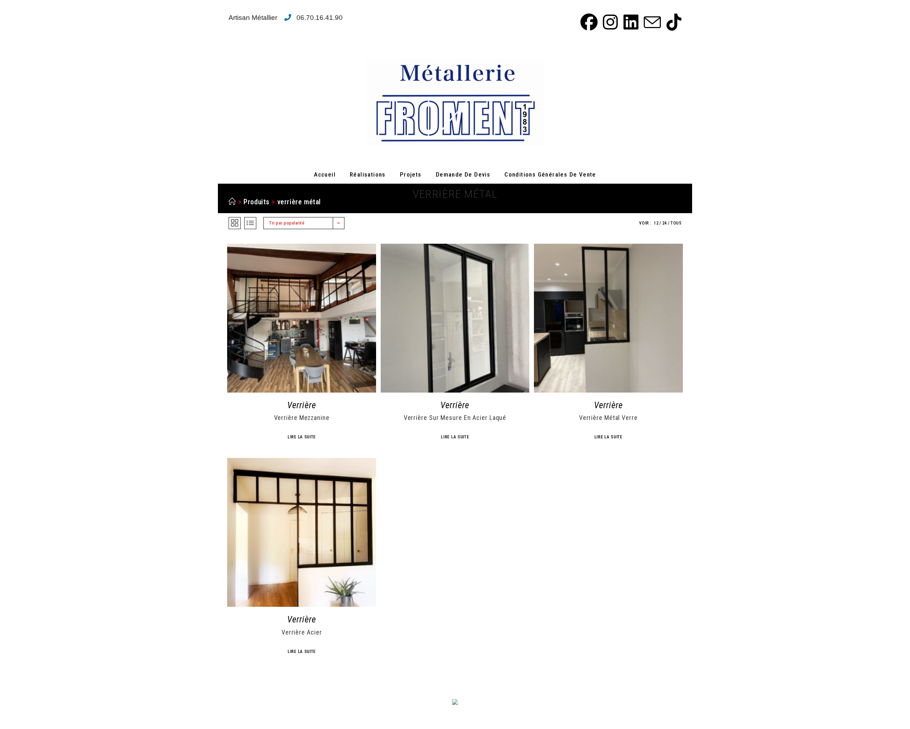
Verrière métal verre (608, 418)
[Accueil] (232, 202)
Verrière (301, 405)
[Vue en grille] (235, 223)
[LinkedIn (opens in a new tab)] (630, 22)
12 (656, 223)
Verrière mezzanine (302, 418)
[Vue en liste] (250, 223)
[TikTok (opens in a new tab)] (672, 22)
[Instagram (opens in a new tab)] (609, 22)
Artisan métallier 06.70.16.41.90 (286, 17)
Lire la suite (302, 436)
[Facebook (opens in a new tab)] (588, 22)
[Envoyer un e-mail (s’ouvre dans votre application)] (651, 22)
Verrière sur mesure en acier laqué (455, 418)
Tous (675, 223)
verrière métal (299, 202)
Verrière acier (302, 632)
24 (664, 223)
